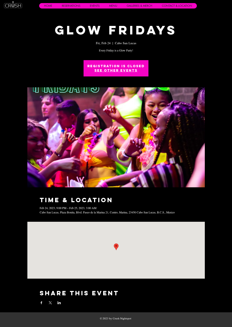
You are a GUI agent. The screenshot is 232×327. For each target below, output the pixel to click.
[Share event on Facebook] (41, 302)
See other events (116, 70)
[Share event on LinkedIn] (59, 302)
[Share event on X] (50, 302)
